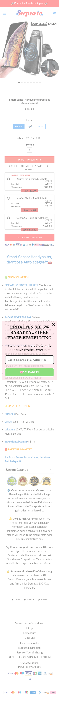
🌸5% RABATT (29, 372)
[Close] (53, 324)
